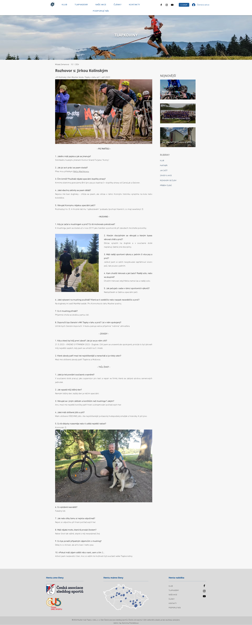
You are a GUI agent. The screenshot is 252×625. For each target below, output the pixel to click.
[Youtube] (172, 4)
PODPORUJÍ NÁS (175, 608)
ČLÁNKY (172, 599)
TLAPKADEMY (174, 590)
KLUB (171, 586)
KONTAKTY (173, 603)
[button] (64, 4)
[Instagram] (166, 4)
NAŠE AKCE (173, 595)
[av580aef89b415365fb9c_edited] (161, 4)
